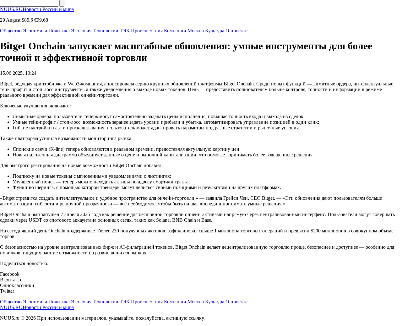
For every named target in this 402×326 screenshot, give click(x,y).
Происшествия (147, 30)
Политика (59, 30)
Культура (214, 30)
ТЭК (125, 30)
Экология (81, 30)
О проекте (236, 30)
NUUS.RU (37, 9)
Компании (175, 30)
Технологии (105, 30)
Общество (11, 30)
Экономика (35, 30)
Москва (195, 30)
